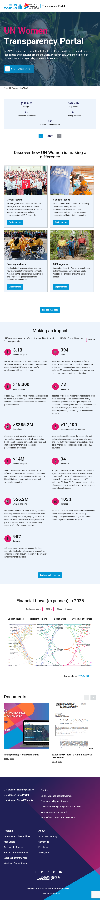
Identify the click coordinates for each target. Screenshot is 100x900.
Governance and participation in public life (61, 807)
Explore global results (50, 575)
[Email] (60, 872)
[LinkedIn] (54, 872)
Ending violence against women (56, 796)
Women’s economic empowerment (58, 817)
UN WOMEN (55, 894)
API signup (43, 852)
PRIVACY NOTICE (45, 888)
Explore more (15, 222)
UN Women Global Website (18, 800)
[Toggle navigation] (94, 6)
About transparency (47, 836)
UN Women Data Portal (16, 795)
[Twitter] (42, 872)
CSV (80, 676)
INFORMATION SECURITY (62, 888)
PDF (87, 676)
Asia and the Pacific (13, 847)
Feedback (43, 847)
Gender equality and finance (54, 801)
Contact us (43, 842)
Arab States (9, 842)
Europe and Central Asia (15, 858)
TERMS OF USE (32, 888)
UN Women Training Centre (19, 789)
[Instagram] (48, 872)
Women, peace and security (54, 812)
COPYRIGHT (44, 894)
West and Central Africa (15, 863)
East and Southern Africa (16, 852)
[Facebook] (36, 872)
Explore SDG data (50, 310)
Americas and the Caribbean (17, 836)
